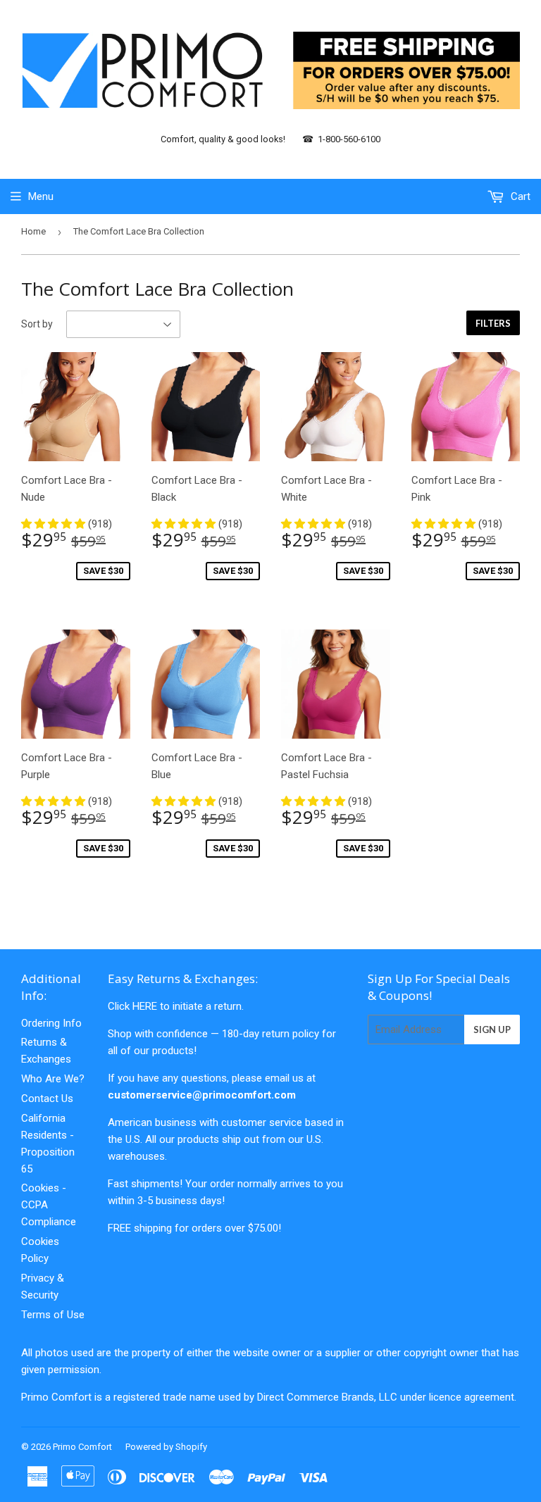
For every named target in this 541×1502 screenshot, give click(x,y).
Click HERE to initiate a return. (176, 1006)
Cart (519, 196)
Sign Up (492, 1029)
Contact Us (47, 1098)
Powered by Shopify (166, 1446)
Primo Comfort (82, 1446)
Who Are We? (53, 1078)
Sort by (37, 324)
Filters (493, 323)
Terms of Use (53, 1314)
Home (33, 231)
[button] (54, 524)
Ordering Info (51, 1023)
